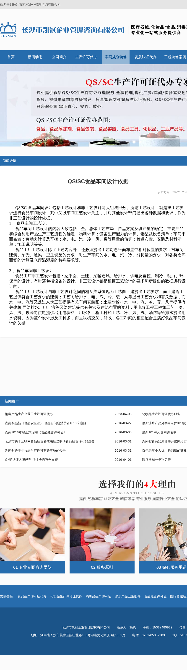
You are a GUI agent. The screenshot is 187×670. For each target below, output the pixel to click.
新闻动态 (35, 57)
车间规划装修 (116, 57)
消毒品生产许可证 (98, 596)
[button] (134, 142)
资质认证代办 (145, 57)
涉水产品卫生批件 (127, 596)
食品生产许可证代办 (32, 596)
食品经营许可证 (155, 596)
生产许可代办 (86, 57)
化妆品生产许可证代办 (66, 596)
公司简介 (59, 57)
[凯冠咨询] (62, 29)
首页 (11, 57)
